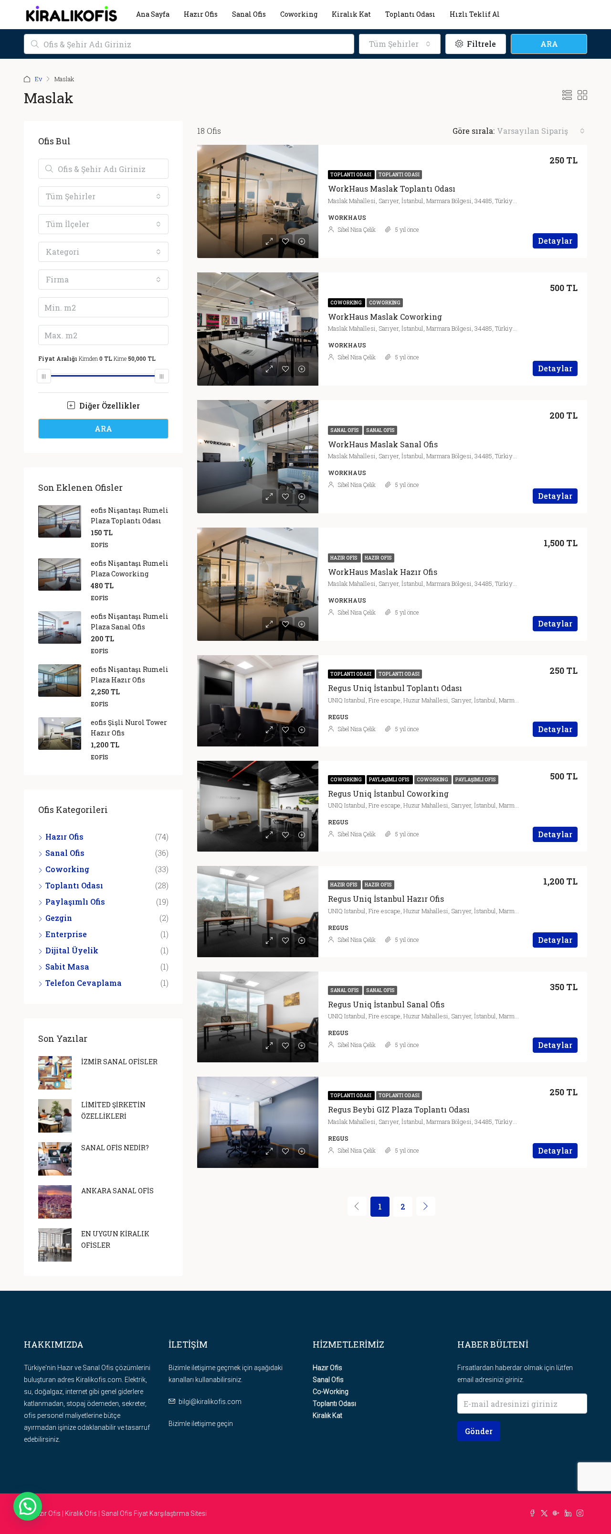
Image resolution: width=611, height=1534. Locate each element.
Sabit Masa (67, 966)
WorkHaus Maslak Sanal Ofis (383, 444)
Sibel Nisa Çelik (357, 229)
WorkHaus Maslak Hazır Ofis (382, 572)
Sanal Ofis (249, 14)
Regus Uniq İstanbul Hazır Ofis (386, 899)
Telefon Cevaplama (83, 983)
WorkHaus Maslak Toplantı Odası (391, 189)
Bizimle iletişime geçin (201, 1423)
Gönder (479, 1431)
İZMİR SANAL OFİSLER (119, 1061)
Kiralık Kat (351, 14)
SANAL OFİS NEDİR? (115, 1147)
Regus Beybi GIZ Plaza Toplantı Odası (399, 1109)
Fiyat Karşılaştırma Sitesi (170, 1513)
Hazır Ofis (201, 14)
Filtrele (480, 44)
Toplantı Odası (410, 14)
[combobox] (400, 44)
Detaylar (555, 241)
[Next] (425, 1206)
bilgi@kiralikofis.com (210, 1401)
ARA (549, 44)
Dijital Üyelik (71, 950)
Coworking (298, 14)
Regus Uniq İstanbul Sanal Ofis (386, 1004)
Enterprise (66, 934)
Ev (38, 79)
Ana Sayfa (152, 14)
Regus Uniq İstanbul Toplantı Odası (395, 688)
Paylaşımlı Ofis (390, 780)
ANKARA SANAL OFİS (117, 1190)
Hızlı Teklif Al (475, 14)
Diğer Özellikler (108, 405)
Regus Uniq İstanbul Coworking (388, 794)
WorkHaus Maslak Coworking (385, 317)
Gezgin (58, 918)
